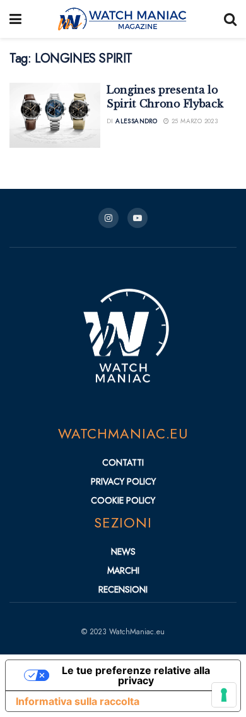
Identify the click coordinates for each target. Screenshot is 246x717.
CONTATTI (123, 462)
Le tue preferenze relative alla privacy (136, 675)
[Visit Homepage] (123, 19)
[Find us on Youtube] (137, 218)
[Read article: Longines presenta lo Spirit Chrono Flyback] (54, 115)
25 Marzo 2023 (194, 121)
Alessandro (136, 121)
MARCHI (123, 570)
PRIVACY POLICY (123, 481)
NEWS (123, 551)
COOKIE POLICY (123, 500)
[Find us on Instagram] (108, 218)
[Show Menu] (15, 19)
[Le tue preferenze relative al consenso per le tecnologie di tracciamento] (224, 695)
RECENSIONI (123, 589)
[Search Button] (230, 19)
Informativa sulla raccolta (77, 701)
